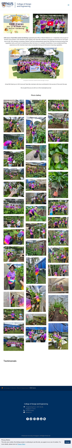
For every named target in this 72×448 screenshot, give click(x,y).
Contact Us (29, 412)
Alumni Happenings (22, 388)
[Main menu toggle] (68, 5)
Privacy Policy (21, 444)
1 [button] (35, 381)
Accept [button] (67, 442)
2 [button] (36, 381)
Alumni (13, 388)
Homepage (7, 388)
